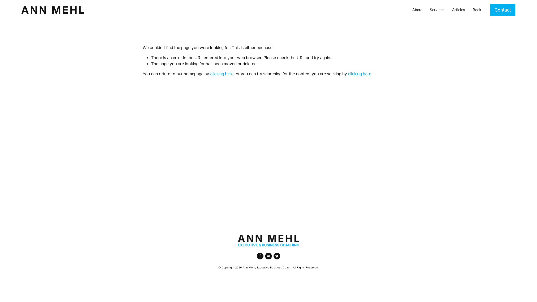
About (417, 10)
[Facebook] (260, 256)
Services (437, 10)
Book (477, 10)
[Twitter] (277, 256)
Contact (503, 10)
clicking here (221, 73)
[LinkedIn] (268, 256)
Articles (458, 10)
